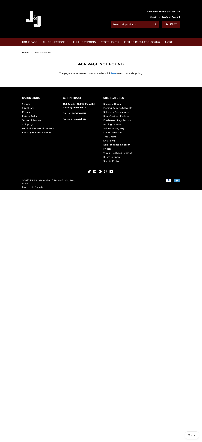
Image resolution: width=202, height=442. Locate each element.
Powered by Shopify (32, 187)
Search (26, 104)
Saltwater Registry (113, 128)
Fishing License (112, 124)
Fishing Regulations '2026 (142, 42)
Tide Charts (109, 136)
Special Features (112, 161)
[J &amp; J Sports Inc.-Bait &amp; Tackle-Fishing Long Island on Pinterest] (100, 172)
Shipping (27, 124)
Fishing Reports (84, 42)
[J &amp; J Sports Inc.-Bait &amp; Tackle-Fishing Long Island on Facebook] (94, 172)
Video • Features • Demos (117, 152)
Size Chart (28, 108)
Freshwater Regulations (117, 120)
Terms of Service (31, 120)
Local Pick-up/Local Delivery (38, 128)
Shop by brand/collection (36, 132)
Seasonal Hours (112, 104)
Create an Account (171, 17)
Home (25, 52)
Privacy (26, 112)
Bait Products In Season (117, 144)
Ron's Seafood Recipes (116, 116)
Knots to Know (111, 157)
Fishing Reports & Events (117, 108)
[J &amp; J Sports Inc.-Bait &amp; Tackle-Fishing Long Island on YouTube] (111, 172)
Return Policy (29, 116)
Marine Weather (112, 132)
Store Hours (110, 42)
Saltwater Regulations (115, 112)
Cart (173, 24)
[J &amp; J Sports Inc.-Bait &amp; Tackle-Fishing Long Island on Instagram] (105, 172)
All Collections (54, 42)
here (114, 73)
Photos (107, 148)
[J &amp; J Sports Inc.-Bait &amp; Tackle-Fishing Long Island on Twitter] (89, 172)
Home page (29, 42)
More (169, 42)
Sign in (153, 17)
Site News (109, 140)
